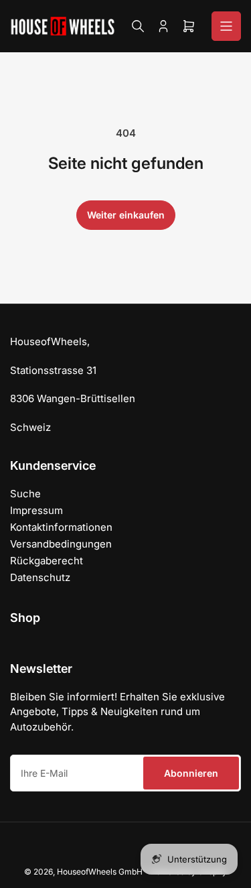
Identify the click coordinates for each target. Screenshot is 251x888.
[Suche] (138, 26)
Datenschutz (40, 577)
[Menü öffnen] (226, 26)
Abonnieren (191, 773)
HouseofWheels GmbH (100, 872)
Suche (25, 493)
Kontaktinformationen (61, 527)
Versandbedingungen (61, 543)
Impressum (36, 510)
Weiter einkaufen (126, 214)
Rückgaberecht (46, 560)
